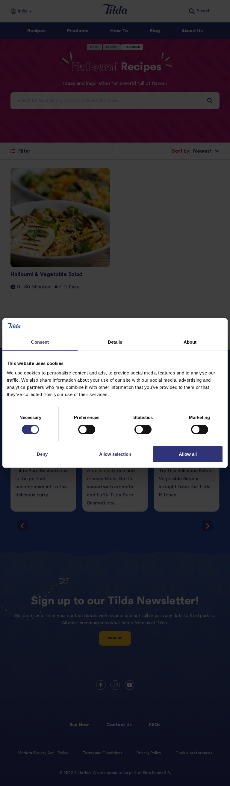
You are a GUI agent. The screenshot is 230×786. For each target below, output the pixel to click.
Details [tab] (115, 342)
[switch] (86, 429)
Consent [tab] (40, 342)
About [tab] (190, 342)
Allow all (188, 454)
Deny (42, 454)
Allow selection (115, 454)
